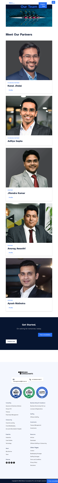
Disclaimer (33, 465)
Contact (32, 450)
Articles (32, 437)
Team (7, 454)
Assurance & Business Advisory (13, 406)
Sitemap (8, 459)
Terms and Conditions (35, 459)
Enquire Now (42, 5)
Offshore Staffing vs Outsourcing (38, 443)
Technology (8, 443)
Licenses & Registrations (36, 409)
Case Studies (9, 440)
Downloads (33, 440)
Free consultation (45, 335)
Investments (33, 422)
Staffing (32, 414)
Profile (11, 90)
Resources (32, 434)
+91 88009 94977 (37, 379)
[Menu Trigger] (53, 2)
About (7, 448)
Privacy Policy (33, 462)
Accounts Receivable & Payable (13, 429)
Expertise (8, 434)
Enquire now (11, 341)
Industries (8, 437)
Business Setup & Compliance (37, 403)
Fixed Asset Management (12, 414)
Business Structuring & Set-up (37, 406)
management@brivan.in (20, 381)
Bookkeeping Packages (36, 453)
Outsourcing (9, 420)
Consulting (8, 403)
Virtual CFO (9, 409)
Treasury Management (35, 425)
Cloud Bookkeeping (10, 426)
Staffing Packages (34, 456)
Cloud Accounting (10, 423)
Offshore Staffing (34, 417)
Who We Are (9, 451)
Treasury (8, 412)
